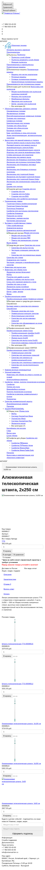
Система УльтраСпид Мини (22, 416)
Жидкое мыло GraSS (19, 338)
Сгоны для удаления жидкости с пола (21, 282)
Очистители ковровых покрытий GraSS (26, 343)
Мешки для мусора (31, 233)
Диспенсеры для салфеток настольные (22, 199)
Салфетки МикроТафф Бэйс (22, 450)
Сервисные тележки (14, 121)
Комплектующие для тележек (18, 123)
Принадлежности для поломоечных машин (24, 84)
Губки (9, 431)
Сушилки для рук (29, 189)
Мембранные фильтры (20, 99)
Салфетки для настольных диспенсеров (22, 211)
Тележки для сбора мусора (17, 128)
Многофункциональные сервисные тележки (24, 116)
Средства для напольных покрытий (25, 355)
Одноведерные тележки (16, 111)
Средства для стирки (15, 257)
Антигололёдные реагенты (17, 379)
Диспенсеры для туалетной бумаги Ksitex (23, 179)
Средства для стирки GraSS (22, 335)
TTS (3, 541)
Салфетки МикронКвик (20, 448)
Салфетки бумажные (15, 213)
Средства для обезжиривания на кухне (26, 323)
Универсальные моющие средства (25, 313)
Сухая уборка (12, 436)
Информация (7, 838)
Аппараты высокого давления (18, 50)
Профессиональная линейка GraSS (25, 333)
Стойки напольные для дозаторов (20, 155)
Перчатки (10, 406)
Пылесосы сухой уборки (20, 57)
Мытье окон (11, 433)
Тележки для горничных (16, 118)
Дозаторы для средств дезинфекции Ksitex (23, 152)
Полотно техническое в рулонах (19, 392)
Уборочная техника (19, 45)
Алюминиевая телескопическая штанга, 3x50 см (21, 803)
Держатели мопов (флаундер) (18, 272)
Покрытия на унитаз (14, 216)
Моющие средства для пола (22, 311)
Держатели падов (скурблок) (18, 287)
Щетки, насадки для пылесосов (23, 104)
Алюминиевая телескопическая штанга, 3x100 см (21, 724)
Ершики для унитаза (15, 186)
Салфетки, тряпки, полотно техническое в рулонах (25, 382)
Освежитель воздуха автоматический (21, 230)
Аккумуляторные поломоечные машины (27, 82)
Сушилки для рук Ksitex (20, 194)
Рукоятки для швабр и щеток (18, 277)
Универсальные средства (21, 353)
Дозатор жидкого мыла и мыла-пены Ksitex (23, 143)
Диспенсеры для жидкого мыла (19, 157)
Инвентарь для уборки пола (16, 270)
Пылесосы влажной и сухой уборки (25, 60)
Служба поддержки (9, 840)
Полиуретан (11, 399)
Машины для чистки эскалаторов (24, 74)
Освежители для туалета (16, 260)
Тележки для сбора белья (17, 126)
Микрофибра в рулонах (16, 389)
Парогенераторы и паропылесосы (20, 65)
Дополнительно (8, 842)
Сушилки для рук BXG (20, 196)
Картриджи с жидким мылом (18, 218)
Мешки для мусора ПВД (20, 238)
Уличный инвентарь (12, 372)
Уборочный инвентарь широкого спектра (21, 109)
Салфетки (11, 384)
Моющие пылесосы (19, 62)
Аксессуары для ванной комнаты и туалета (22, 140)
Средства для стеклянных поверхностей (27, 362)
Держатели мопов (18, 423)
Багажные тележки (14, 130)
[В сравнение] (16, 656)
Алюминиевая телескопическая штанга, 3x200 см (21, 763)
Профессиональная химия (15, 296)
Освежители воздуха (15, 228)
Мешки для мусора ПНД (20, 235)
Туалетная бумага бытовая (17, 206)
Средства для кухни (32, 245)
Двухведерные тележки (16, 113)
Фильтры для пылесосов (21, 96)
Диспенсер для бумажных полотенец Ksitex (24, 160)
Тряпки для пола (13, 387)
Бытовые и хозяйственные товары (18, 223)
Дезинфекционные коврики (17, 404)
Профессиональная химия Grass (20, 331)
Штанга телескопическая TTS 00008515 (17, 644)
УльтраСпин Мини (18, 418)
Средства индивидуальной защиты (18, 401)
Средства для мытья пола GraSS (24, 340)
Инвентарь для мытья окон (15, 267)
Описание (8, 574)
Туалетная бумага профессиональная (22, 204)
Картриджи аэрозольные (16, 221)
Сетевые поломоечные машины (24, 79)
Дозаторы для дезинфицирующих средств (23, 150)
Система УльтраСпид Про (21, 421)
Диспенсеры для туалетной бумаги (20, 174)
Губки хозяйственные (15, 225)
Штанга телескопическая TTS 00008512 (17, 684)
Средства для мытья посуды (22, 248)
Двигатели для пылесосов (21, 101)
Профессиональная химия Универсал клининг (25, 299)
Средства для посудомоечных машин (26, 255)
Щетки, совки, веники (15, 292)
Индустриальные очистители (22, 316)
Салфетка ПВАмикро (19, 443)
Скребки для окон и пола (16, 284)
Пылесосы (21, 55)
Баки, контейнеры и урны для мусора (21, 133)
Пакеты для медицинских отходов (24, 240)
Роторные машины (18, 77)
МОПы (9, 274)
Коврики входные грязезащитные (18, 370)
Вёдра (9, 294)
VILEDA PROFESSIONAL (14, 409)
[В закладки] (14, 656)
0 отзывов (6, 557)
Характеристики (10, 579)
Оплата (6, 594)
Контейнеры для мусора (16, 428)
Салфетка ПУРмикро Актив (22, 445)
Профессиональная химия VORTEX (21, 350)
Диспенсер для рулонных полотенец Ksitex (24, 162)
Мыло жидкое (12, 243)
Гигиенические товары (13, 201)
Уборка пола (24, 411)
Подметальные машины (16, 67)
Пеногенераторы (13, 52)
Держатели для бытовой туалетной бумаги (23, 177)
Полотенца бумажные (15, 208)
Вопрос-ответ (9, 589)
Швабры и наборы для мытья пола (20, 279)
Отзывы (7, 584)
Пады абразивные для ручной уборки (21, 289)
